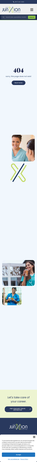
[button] (34, 437)
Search (31, 17)
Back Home (18, 83)
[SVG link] (11, 10)
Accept (18, 455)
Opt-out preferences (13, 459)
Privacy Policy (24, 459)
